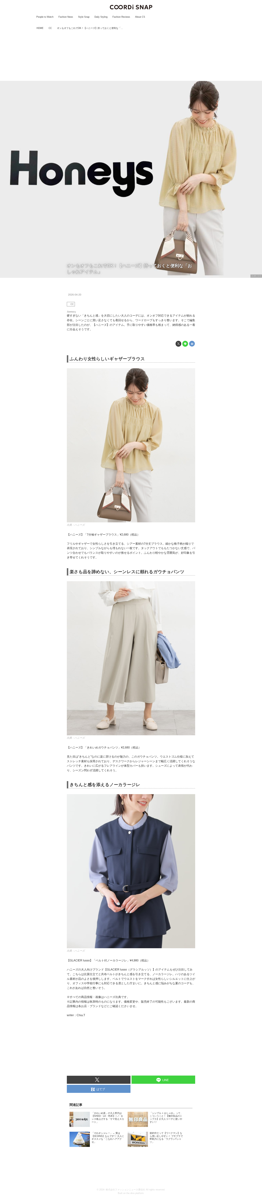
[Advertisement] (131, 56)
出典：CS (256, 276)
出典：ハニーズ (76, 524)
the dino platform (135, 1193)
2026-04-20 (74, 294)
